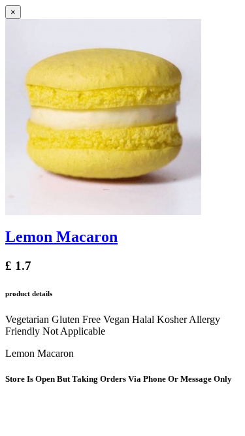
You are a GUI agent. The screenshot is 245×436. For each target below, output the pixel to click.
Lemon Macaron (61, 236)
